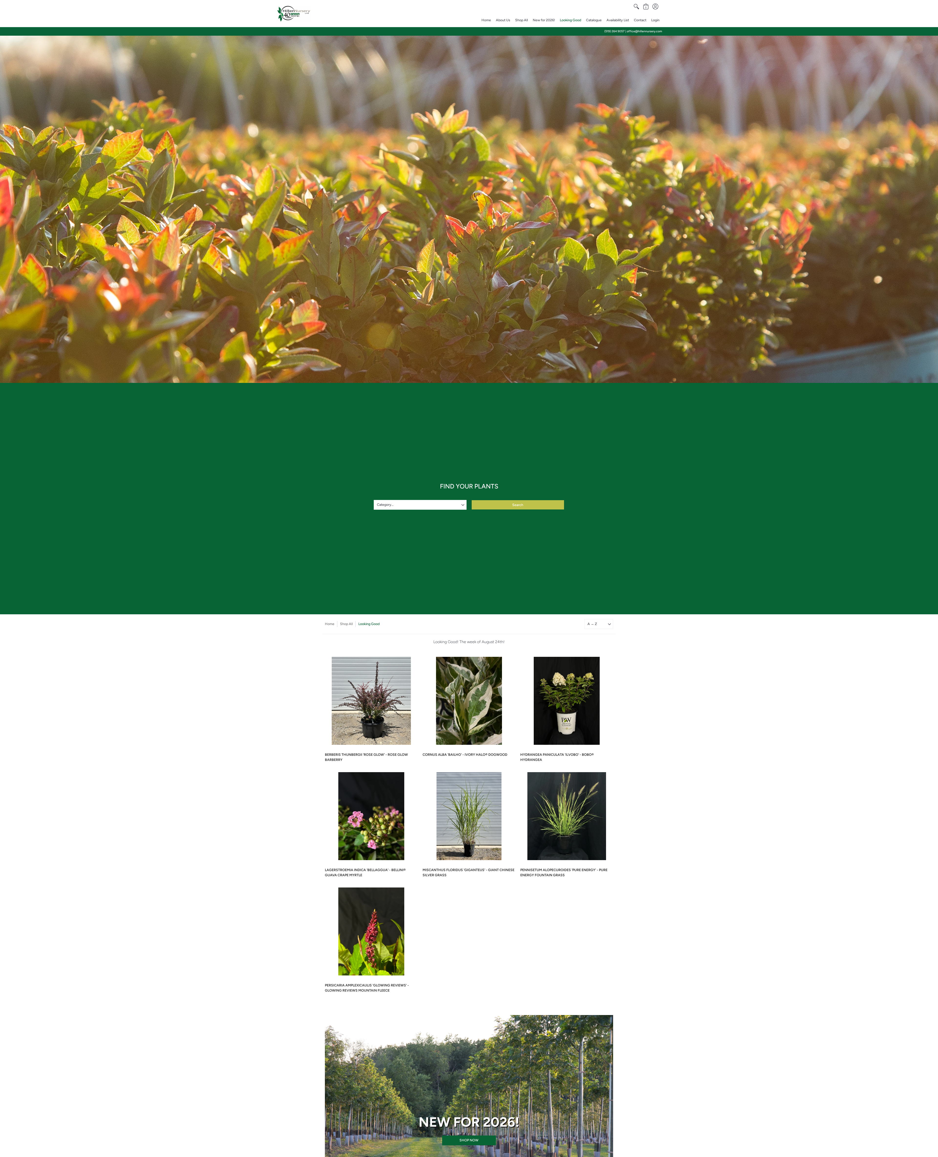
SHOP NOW (469, 1140)
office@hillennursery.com (644, 31)
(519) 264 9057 (614, 31)
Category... (385, 505)
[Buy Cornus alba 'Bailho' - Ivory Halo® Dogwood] (469, 701)
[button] (636, 6)
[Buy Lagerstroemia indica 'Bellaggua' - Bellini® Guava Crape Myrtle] (371, 816)
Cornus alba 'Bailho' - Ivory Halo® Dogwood (465, 755)
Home (329, 624)
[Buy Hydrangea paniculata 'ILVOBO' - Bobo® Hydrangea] (566, 701)
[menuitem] (636, 6)
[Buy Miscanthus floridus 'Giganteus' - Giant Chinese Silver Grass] (469, 816)
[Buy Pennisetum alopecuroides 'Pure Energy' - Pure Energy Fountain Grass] (566, 816)
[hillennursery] (293, 13)
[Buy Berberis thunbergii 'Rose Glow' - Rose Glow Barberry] (371, 701)
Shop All (346, 624)
